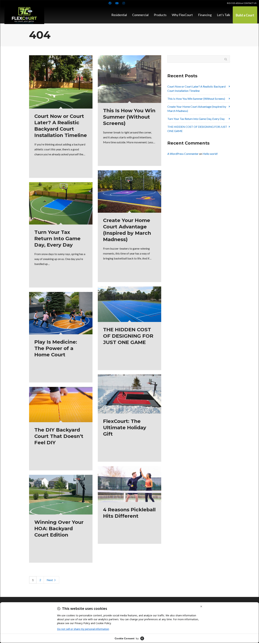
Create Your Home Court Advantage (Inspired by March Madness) (196, 108)
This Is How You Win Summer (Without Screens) (196, 98)
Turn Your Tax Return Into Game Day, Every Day (196, 118)
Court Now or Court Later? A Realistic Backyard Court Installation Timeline (196, 88)
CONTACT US (249, 3)
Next (50, 580)
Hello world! (210, 153)
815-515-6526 (234, 3)
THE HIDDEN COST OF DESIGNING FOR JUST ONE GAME (197, 129)
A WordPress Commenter (183, 153)
